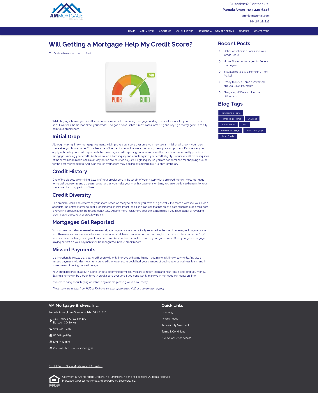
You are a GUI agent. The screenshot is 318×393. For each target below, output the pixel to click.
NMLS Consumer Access (176, 338)
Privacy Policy (170, 318)
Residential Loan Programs (216, 31)
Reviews (244, 31)
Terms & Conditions (173, 331)
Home (131, 31)
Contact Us (261, 31)
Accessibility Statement (175, 325)
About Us (165, 31)
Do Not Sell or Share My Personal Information (76, 366)
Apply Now (147, 31)
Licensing (167, 312)
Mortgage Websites (74, 380)
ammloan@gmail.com (255, 15)
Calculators (184, 31)
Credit (89, 53)
